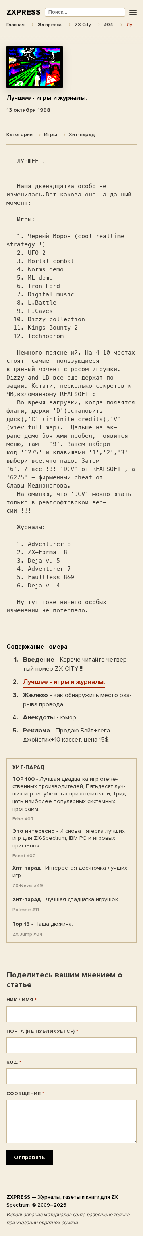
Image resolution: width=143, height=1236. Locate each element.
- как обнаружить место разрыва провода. (77, 699)
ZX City (83, 24)
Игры (50, 135)
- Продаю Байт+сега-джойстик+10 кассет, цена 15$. (67, 735)
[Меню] (133, 12)
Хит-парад (82, 135)
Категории (19, 135)
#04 (108, 24)
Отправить (29, 1157)
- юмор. (50, 717)
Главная (15, 24)
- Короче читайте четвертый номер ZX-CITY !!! (76, 664)
